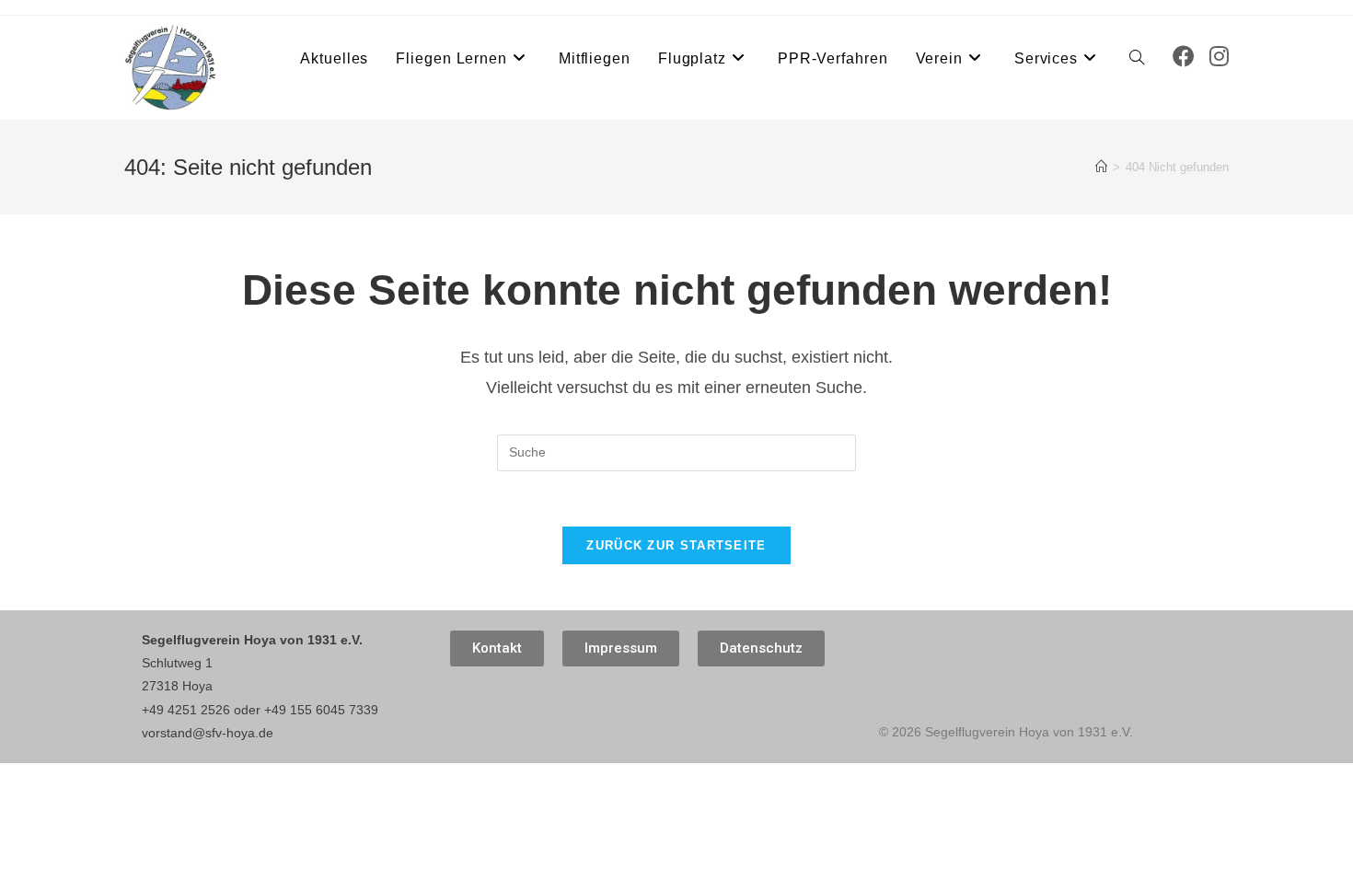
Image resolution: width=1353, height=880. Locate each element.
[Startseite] (1101, 167)
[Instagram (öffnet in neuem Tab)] (1219, 56)
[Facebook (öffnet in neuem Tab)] (1183, 56)
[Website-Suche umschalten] (1137, 59)
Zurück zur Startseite (676, 545)
